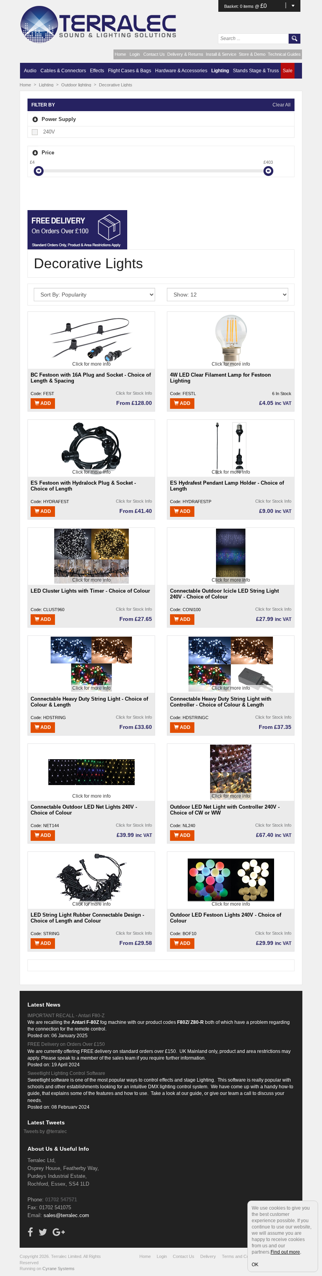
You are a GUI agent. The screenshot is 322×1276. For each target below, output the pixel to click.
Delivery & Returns (185, 54)
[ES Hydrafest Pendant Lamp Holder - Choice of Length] (231, 448)
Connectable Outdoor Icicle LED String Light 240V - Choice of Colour (224, 594)
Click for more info (91, 364)
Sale (288, 70)
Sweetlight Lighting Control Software (66, 1073)
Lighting (220, 70)
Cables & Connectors (63, 70)
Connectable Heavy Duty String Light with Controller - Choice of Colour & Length (220, 702)
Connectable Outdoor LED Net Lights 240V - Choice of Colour (84, 810)
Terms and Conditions (242, 1256)
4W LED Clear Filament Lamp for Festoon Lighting (220, 378)
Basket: (232, 6)
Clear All (282, 105)
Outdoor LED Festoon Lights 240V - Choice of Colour (225, 918)
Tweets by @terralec (45, 1131)
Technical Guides (284, 54)
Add (45, 403)
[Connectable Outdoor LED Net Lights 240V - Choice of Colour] (91, 772)
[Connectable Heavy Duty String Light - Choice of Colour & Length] (91, 664)
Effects (97, 70)
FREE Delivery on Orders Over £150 (66, 1044)
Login (135, 54)
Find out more (285, 1252)
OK (255, 1264)
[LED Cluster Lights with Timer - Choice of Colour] (91, 556)
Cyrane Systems (58, 1268)
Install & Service (221, 54)
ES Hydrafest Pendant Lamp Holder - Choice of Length (227, 486)
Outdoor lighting (76, 85)
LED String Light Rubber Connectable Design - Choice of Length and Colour (87, 918)
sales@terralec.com (66, 1215)
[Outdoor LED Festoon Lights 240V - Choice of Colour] (231, 880)
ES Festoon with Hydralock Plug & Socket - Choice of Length (83, 486)
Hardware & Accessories (181, 70)
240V (49, 132)
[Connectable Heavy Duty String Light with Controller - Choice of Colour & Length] (230, 664)
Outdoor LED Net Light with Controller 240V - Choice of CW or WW (225, 810)
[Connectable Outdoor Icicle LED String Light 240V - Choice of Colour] (230, 556)
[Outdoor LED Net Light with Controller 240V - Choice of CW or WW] (230, 772)
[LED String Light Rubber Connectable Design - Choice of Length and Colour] (91, 880)
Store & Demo (252, 54)
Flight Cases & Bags (129, 70)
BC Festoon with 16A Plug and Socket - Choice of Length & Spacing (91, 378)
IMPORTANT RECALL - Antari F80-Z (65, 1015)
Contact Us (154, 54)
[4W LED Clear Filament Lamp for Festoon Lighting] (231, 340)
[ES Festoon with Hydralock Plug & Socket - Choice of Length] (91, 448)
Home (120, 54)
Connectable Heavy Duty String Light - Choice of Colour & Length (89, 702)
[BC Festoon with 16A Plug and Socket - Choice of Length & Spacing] (91, 340)
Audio (30, 70)
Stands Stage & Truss (256, 70)
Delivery (208, 1256)
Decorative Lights (115, 85)
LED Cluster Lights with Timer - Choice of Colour (90, 591)
